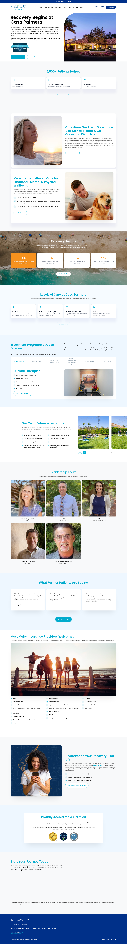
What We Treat (49, 7)
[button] (80, 452)
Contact (75, 7)
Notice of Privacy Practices (17, 933)
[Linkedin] (113, 939)
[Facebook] (111, 939)
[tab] (19, 361)
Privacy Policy (105, 939)
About (40, 7)
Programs (58, 7)
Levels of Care (67, 7)
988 (22, 932)
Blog (81, 7)
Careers (54, 928)
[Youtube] (115, 939)
